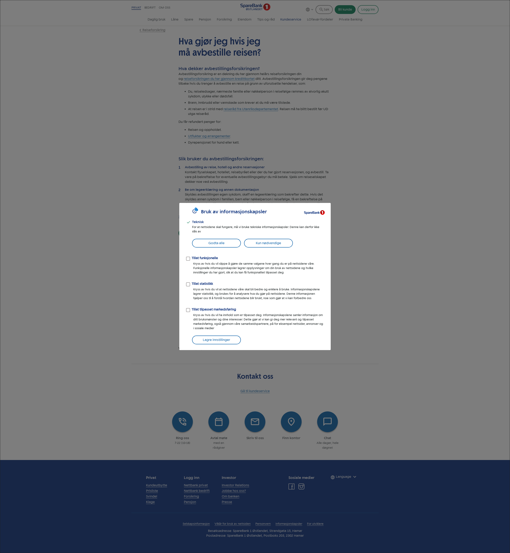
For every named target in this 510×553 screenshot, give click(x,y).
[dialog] (255, 276)
